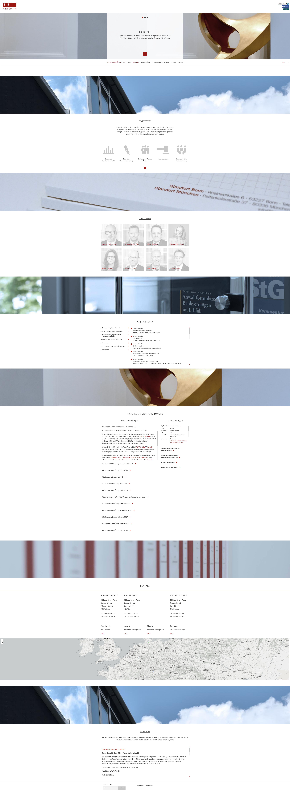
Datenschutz (149, 785)
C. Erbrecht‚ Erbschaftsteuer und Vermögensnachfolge (111, 335)
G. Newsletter (105, 349)
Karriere (180, 62)
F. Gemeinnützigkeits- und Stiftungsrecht (113, 346)
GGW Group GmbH (145, 437)
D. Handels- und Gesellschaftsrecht (112, 339)
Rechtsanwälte (145, 62)
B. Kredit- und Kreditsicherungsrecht (112, 331)
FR (288, 62)
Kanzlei (129, 62)
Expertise (136, 62)
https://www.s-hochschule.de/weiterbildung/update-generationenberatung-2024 (178, 440)
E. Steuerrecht (105, 343)
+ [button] (2, 640)
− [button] (2, 643)
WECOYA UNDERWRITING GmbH (144, 447)
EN (285, 62)
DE (283, 62)
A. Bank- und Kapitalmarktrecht (111, 328)
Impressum (140, 785)
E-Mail (102, 634)
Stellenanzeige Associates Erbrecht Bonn (113, 749)
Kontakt (173, 62)
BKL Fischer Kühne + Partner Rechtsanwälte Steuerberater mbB (129, 458)
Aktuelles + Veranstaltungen (160, 62)
